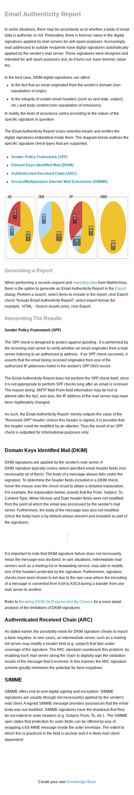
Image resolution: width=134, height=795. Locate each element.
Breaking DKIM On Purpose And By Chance (56, 602)
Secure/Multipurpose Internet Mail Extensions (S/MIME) (59, 181)
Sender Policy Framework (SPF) (39, 157)
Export (120, 288)
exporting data (85, 282)
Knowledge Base (81, 782)
